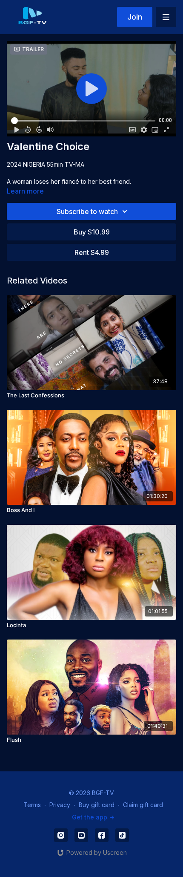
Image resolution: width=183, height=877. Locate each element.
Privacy (59, 804)
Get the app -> (93, 817)
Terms (32, 804)
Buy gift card (96, 804)
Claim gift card (143, 804)
